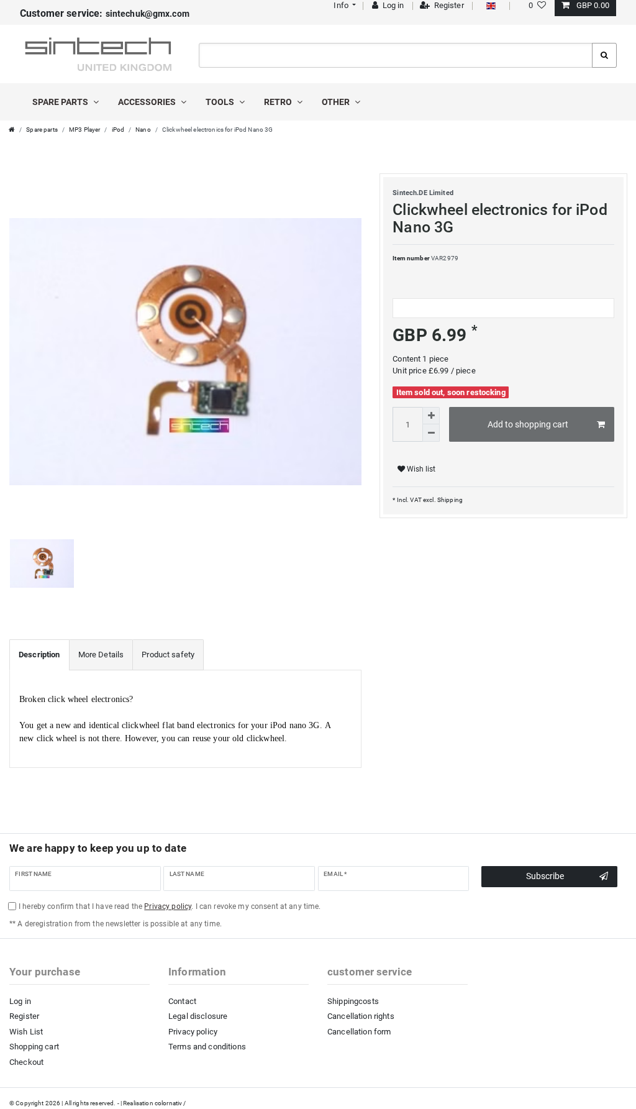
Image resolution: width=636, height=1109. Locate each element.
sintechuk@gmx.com (104, 14)
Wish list (420, 469)
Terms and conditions (207, 1046)
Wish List (26, 1031)
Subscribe (545, 876)
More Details (101, 654)
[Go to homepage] (12, 130)
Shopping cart (34, 1046)
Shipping (449, 500)
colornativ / (170, 1103)
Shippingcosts (353, 1001)
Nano (143, 130)
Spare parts (61, 102)
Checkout (26, 1062)
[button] (344, 5)
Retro (279, 102)
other (337, 102)
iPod (118, 130)
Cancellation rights (360, 1016)
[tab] (39, 654)
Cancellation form (359, 1031)
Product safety (168, 654)
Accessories (148, 102)
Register (24, 1016)
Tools (221, 102)
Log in (20, 1001)
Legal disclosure (197, 1016)
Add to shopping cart (528, 424)
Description (39, 654)
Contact (182, 1001)
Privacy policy (192, 1031)
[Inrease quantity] (431, 415)
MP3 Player (84, 130)
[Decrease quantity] (431, 433)
